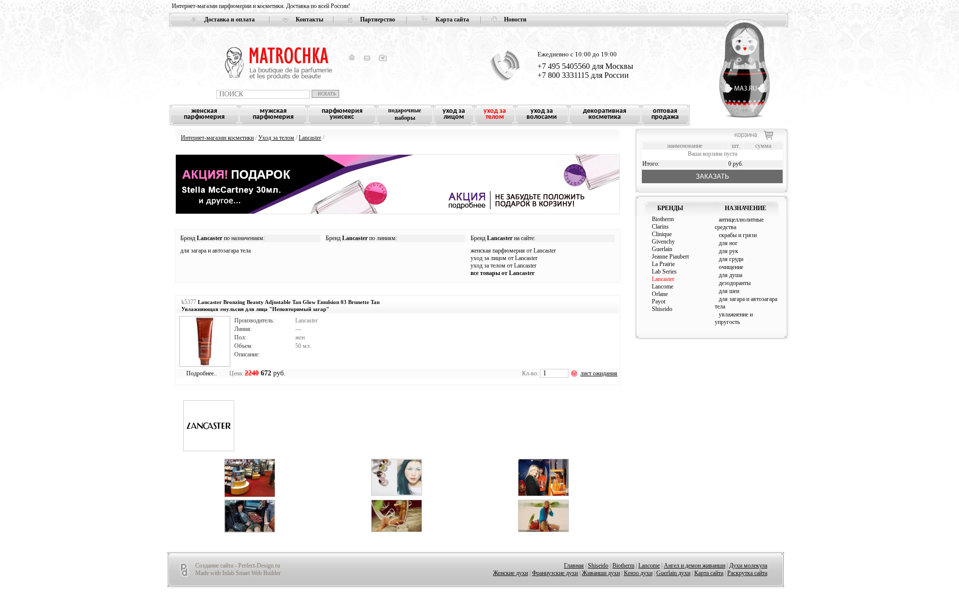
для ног (728, 243)
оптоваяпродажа (665, 114)
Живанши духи (601, 573)
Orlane (660, 294)
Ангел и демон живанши (694, 565)
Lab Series (664, 271)
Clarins (660, 226)
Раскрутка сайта (747, 573)
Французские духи (555, 573)
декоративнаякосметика (604, 114)
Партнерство (377, 19)
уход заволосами (541, 114)
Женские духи (510, 573)
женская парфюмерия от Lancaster (513, 250)
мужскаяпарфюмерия (273, 114)
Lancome (662, 286)
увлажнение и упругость (734, 318)
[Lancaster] (209, 449)
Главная (574, 565)
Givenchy (663, 241)
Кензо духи (638, 573)
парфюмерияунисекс (342, 114)
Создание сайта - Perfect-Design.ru (237, 565)
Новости (515, 19)
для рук (728, 251)
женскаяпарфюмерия (204, 114)
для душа (730, 275)
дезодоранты (735, 283)
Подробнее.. (201, 373)
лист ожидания (598, 373)
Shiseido (662, 308)
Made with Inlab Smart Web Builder (238, 573)
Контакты (309, 19)
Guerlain (662, 249)
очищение (731, 267)
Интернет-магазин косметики (217, 137)
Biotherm (663, 219)
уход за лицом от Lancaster (504, 258)
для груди (731, 259)
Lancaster (310, 137)
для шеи (729, 291)
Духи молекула (748, 565)
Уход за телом (276, 137)
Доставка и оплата (229, 19)
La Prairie (663, 264)
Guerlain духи (673, 573)
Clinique (662, 234)
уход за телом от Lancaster (503, 265)
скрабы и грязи (738, 235)
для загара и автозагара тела (215, 250)
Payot (658, 301)
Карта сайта (452, 19)
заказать (712, 176)
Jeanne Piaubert (670, 256)
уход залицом (454, 114)
